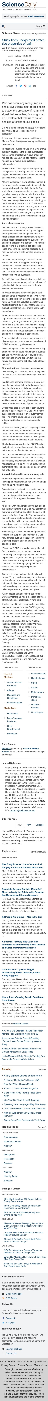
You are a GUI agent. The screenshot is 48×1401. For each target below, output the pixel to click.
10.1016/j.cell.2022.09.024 (22, 810)
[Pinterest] (25, 86)
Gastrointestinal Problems (14, 684)
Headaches (12, 713)
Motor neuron (37, 692)
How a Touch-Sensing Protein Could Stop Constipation (23, 999)
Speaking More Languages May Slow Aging (25, 1104)
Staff (19, 1361)
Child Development (13, 727)
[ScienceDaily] (19, 4)
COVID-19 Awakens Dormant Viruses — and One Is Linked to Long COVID (23, 1251)
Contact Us (11, 1353)
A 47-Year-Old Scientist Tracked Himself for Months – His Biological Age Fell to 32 (22, 1032)
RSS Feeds (11, 1298)
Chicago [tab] (40, 824)
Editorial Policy (24, 1365)
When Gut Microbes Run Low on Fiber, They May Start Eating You (25, 1258)
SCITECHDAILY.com (21, 1024)
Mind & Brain (10, 708)
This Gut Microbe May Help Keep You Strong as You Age (22, 1213)
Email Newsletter (14, 1293)
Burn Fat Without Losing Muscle (19, 1084)
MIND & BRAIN (7, 1150)
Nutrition (8, 1145)
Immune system (38, 673)
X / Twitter (10, 1322)
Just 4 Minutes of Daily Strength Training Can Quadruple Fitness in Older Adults (23, 1058)
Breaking (6, 1069)
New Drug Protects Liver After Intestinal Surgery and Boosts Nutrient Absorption (22, 866)
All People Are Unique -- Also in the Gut (22, 916)
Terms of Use (40, 1365)
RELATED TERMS (34, 667)
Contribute (29, 1361)
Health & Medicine (8, 676)
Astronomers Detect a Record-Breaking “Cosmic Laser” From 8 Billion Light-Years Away (21, 1041)
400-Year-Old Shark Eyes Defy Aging (21, 1100)
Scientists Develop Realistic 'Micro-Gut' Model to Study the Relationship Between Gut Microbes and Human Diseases (23, 892)
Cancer (34, 687)
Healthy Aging (10, 1176)
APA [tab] (29, 824)
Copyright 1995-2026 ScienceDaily (21, 1369)
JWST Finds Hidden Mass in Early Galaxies (24, 1108)
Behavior (8, 1163)
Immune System (14, 702)
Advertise (41, 1361)
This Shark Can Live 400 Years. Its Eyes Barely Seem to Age (23, 1200)
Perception (12, 733)
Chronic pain (37, 712)
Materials (6, 748)
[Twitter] (20, 86)
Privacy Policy (8, 1365)
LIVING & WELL (8, 1167)
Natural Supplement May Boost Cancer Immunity (22, 1114)
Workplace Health (12, 1141)
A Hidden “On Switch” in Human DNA (21, 1079)
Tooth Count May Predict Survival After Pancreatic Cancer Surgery (22, 1207)
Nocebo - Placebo (35, 706)
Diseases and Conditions (13, 696)
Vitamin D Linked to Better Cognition (21, 1088)
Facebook (10, 1318)
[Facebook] (16, 86)
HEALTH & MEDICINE (10, 1133)
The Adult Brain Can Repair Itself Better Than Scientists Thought (22, 1240)
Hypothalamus (38, 678)
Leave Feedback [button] (14, 1348)
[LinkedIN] (29, 86)
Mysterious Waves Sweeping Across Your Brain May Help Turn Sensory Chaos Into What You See (23, 1226)
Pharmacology (11, 1137)
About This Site (7, 1361)
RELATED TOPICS (11, 667)
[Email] (34, 86)
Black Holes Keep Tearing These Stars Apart (22, 1094)
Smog (34, 682)
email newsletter (36, 16)
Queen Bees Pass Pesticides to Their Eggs (24, 1120)
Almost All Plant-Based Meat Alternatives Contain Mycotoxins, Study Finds (21, 1050)
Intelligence (9, 1154)
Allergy (10, 690)
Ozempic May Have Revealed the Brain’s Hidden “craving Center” (23, 1233)
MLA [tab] (20, 824)
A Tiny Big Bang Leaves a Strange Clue (23, 1075)
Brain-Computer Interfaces (14, 720)
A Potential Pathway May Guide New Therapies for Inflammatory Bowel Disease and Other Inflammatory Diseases (23, 944)
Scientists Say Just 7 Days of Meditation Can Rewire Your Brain (23, 1265)
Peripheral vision (36, 698)
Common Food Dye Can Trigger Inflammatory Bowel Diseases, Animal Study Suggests (21, 972)
